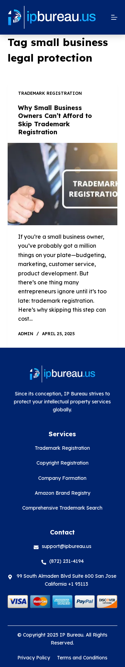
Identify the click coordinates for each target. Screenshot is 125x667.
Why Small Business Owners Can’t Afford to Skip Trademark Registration (55, 120)
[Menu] (114, 17)
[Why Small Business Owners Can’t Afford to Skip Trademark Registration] (63, 184)
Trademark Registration (50, 93)
